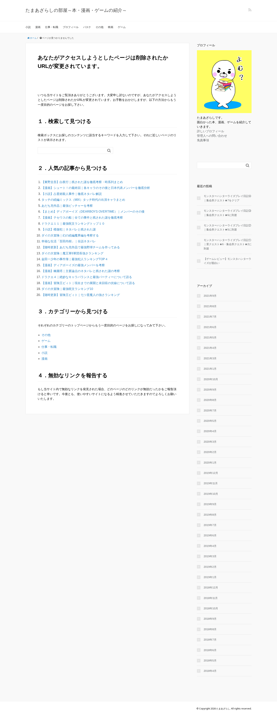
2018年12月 (211, 587)
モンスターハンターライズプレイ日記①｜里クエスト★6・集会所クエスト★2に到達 (228, 244)
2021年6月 (210, 327)
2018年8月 (210, 629)
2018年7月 (210, 639)
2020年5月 (210, 420)
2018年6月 (210, 650)
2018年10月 (211, 608)
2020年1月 (210, 462)
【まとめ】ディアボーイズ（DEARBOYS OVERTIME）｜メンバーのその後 (93, 211)
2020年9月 (210, 389)
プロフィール (71, 27)
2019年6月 (210, 535)
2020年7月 (210, 410)
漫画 (38, 27)
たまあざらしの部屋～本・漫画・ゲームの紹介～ (76, 10)
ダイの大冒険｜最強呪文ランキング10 (67, 288)
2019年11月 (211, 483)
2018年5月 (210, 660)
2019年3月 (210, 556)
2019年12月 (211, 472)
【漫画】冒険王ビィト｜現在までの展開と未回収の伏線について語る (88, 283)
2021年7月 (210, 316)
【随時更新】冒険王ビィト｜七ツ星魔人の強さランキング (80, 294)
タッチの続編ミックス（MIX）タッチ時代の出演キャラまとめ (83, 199)
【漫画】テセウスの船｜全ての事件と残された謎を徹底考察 (82, 217)
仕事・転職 (51, 27)
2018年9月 (210, 618)
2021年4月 (210, 347)
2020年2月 (210, 452)
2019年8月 (210, 514)
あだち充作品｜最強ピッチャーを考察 (67, 205)
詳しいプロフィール (210, 131)
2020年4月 (210, 431)
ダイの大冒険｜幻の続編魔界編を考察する (70, 235)
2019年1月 (210, 577)
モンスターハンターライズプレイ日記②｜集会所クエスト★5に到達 (227, 227)
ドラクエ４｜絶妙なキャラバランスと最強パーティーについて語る (86, 277)
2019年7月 (210, 525)
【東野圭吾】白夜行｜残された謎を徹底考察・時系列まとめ (82, 182)
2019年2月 (210, 566)
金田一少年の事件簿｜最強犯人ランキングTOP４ (74, 259)
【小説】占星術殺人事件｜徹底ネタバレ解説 (71, 193)
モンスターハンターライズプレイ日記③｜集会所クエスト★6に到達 (227, 212)
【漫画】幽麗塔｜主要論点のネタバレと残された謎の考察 (80, 271)
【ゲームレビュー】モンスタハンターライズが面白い (227, 261)
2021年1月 (210, 368)
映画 (110, 27)
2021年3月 (210, 358)
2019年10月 (211, 493)
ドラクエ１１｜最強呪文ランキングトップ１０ (73, 223)
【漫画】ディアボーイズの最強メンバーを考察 (73, 265)
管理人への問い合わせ (212, 136)
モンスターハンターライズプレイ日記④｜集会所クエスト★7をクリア (227, 198)
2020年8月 (210, 399)
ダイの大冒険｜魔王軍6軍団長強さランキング (72, 253)
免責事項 (203, 140)
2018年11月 (211, 598)
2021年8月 (210, 306)
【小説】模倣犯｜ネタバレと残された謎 (68, 229)
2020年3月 (210, 441)
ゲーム (122, 27)
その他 (99, 27)
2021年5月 (210, 337)
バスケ (87, 27)
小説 (28, 27)
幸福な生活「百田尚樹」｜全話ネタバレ (68, 241)
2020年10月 (211, 379)
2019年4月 (210, 545)
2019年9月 (210, 504)
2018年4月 (210, 670)
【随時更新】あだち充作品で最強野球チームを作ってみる (80, 247)
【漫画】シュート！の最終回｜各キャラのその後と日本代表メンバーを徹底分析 (95, 187)
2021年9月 (210, 295)
